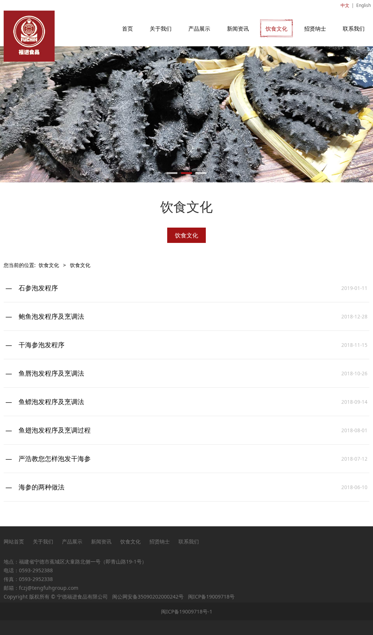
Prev (10, 114)
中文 (345, 5)
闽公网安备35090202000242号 (148, 596)
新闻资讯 (238, 28)
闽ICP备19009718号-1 (186, 611)
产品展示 (199, 28)
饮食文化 (276, 28)
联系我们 (354, 28)
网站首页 (14, 541)
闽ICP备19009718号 (211, 596)
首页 (127, 28)
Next (363, 114)
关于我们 (161, 28)
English (363, 5)
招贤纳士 (315, 28)
